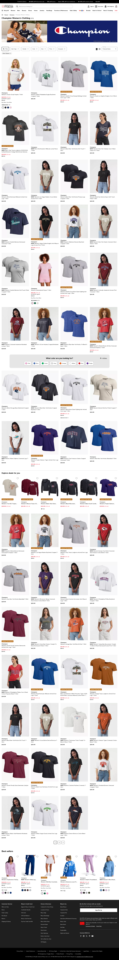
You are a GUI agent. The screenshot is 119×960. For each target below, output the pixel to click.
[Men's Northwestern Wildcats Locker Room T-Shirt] (45, 128)
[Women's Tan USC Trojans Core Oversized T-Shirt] (10, 487)
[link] (15, 100)
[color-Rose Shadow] (11, 107)
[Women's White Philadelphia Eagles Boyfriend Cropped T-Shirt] (45, 74)
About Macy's (63, 907)
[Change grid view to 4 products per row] (96, 49)
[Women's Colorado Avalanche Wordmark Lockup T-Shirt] (15, 324)
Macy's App (43, 912)
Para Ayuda (4, 915)
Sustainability (63, 930)
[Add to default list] (18, 478)
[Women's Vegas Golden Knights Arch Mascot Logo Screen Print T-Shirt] (45, 221)
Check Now (99, 926)
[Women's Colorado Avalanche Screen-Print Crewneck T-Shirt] (103, 269)
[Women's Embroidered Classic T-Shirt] (45, 269)
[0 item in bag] (116, 6)
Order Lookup (5, 912)
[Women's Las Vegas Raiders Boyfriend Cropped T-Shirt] (45, 530)
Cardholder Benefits (25, 909)
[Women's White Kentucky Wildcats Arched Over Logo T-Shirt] (15, 176)
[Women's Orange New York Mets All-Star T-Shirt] (74, 623)
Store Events (43, 930)
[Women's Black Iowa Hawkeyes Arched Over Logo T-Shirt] (45, 765)
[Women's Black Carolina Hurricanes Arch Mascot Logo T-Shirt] (74, 578)
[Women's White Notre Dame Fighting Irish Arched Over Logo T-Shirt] (74, 387)
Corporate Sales (64, 909)
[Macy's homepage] (3, 15)
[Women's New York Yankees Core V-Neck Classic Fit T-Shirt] (103, 128)
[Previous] (3, 74)
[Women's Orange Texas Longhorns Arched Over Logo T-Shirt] (103, 671)
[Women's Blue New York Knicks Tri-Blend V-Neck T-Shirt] (74, 324)
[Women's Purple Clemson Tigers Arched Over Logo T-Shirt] (45, 438)
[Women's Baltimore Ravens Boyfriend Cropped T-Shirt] (74, 221)
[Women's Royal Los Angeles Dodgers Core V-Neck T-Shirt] (103, 74)
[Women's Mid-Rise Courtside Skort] (50, 866)
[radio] (3, 107)
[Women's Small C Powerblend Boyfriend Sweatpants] (89, 866)
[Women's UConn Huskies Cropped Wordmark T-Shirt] (45, 324)
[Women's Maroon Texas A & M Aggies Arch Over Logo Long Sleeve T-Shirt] (30, 487)
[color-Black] (5, 107)
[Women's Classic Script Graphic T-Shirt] (15, 74)
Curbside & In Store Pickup (47, 907)
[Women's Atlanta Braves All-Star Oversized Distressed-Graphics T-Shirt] (103, 324)
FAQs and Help (5, 907)
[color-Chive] (89, 893)
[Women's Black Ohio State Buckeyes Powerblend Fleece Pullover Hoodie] (50, 487)
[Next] (27, 74)
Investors (62, 915)
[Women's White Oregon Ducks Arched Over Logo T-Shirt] (45, 813)
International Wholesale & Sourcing (68, 918)
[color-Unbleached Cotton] (38, 303)
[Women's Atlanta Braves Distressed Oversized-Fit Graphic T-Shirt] (15, 530)
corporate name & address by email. (84, 956)
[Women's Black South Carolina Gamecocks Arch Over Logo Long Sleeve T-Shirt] (89, 487)
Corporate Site (63, 912)
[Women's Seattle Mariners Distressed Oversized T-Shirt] (15, 221)
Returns (3, 918)
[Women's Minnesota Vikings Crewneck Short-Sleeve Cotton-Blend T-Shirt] (45, 578)
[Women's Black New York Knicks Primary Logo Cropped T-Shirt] (74, 176)
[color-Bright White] (3, 107)
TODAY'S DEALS (21, 1)
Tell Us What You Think (46, 939)
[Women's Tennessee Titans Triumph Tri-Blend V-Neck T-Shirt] (74, 719)
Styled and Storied (64, 933)
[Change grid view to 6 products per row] (99, 49)
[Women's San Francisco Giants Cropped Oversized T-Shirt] (74, 438)
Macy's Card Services (26, 918)
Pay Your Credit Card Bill (27, 921)
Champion (12, 14)
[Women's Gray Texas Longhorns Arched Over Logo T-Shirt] (74, 530)
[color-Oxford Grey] (8, 893)
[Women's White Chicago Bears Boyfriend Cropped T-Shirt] (15, 387)
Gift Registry (43, 942)
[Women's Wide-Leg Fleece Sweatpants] (30, 866)
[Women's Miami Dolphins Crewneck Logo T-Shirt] (15, 438)
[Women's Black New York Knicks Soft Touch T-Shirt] (74, 128)
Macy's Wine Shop (45, 921)
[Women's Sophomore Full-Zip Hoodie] (10, 866)
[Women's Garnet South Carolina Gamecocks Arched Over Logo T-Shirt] (15, 623)
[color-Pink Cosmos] (47, 893)
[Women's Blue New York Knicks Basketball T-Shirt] (103, 438)
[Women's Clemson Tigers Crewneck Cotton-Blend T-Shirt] (103, 719)
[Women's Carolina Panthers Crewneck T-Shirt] (74, 765)
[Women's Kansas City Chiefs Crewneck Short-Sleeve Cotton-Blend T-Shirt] (103, 530)
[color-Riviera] (101, 890)
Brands (6, 14)
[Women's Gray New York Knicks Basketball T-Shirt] (15, 578)
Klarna (3, 909)
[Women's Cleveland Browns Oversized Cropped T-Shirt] (103, 765)
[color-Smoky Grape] (3, 893)
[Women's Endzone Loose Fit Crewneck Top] (69, 866)
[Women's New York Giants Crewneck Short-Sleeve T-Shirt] (103, 221)
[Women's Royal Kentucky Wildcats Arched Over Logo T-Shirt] (45, 671)
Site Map (62, 927)
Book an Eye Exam (45, 936)
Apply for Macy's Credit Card (27, 907)
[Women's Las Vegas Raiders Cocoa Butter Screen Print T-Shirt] (45, 176)
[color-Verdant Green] (35, 303)
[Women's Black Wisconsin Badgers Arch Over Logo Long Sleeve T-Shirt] (69, 487)
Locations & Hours (45, 909)
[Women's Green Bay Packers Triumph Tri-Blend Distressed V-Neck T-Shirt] (45, 623)
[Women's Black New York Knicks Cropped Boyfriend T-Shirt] (45, 387)
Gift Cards (23, 912)
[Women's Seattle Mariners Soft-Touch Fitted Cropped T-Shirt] (15, 269)
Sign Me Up (98, 910)
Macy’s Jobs (63, 921)
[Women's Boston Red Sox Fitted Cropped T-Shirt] (103, 387)
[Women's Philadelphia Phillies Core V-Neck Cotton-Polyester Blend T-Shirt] (15, 671)
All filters (104, 358)
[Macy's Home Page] (7, 6)
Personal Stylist (44, 924)
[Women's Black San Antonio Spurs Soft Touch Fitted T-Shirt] (103, 176)
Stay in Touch (44, 927)
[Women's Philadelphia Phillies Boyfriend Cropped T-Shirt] (103, 578)
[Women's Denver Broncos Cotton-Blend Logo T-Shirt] (74, 813)
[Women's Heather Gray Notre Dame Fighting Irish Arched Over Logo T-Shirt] (74, 269)
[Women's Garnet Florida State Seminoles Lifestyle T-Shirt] (15, 765)
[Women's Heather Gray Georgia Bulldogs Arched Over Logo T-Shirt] (74, 74)
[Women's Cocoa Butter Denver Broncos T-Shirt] (45, 719)
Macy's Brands (44, 918)
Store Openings (44, 933)
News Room (63, 924)
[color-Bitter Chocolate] (28, 890)
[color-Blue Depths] (8, 107)
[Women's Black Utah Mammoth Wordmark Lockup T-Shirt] (15, 813)
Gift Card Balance (25, 915)
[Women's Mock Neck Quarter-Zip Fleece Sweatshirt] (108, 866)
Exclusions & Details (90, 926)
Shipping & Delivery (6, 921)
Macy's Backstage (45, 915)
